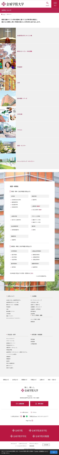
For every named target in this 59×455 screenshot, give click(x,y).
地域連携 (33, 341)
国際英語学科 (15, 202)
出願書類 (21, 404)
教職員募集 (32, 446)
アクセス (34, 412)
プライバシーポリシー (34, 443)
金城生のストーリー (10, 343)
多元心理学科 (37, 209)
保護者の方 (24, 379)
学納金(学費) (9, 350)
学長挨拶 (8, 307)
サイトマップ (13, 443)
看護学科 (14, 240)
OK (54, 452)
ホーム (4, 14)
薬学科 (33, 230)
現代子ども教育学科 (16, 220)
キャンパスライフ (10, 338)
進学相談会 (33, 311)
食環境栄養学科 (15, 230)
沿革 (7, 309)
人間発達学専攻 (35, 257)
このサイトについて (23, 443)
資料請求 (40, 404)
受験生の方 (6, 379)
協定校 (7, 361)
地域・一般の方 (52, 379)
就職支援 (33, 321)
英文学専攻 (14, 257)
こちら (31, 273)
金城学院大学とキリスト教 (12, 302)
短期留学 (8, 359)
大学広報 (8, 313)
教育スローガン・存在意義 (12, 304)
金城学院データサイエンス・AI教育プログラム (16, 352)
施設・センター (9, 316)
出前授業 (33, 313)
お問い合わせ (25, 412)
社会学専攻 (14, 259)
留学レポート (9, 365)
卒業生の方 (33, 379)
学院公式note (33, 416)
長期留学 (8, 356)
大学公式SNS (15, 416)
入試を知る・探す (35, 302)
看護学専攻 (34, 267)
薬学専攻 (14, 267)
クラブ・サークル (10, 340)
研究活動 (33, 339)
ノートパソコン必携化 (11, 354)
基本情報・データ (10, 311)
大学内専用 (46, 444)
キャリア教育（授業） (36, 319)
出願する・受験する (35, 304)
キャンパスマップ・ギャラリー (13, 318)
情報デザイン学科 (36, 222)
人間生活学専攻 (35, 259)
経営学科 (34, 199)
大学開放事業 (34, 344)
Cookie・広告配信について (41, 451)
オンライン (42, 416)
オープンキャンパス (35, 300)
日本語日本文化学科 (16, 199)
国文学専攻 (14, 254)
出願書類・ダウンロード (36, 307)
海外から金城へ (9, 368)
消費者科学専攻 (35, 254)
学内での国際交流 (10, 363)
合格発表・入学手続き (36, 309)
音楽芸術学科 (15, 207)
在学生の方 (15, 379)
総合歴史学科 (15, 204)
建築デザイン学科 (36, 220)
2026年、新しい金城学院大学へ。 (14, 300)
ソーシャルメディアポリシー (21, 446)
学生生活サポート (10, 345)
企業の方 (42, 379)
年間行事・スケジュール (11, 347)
